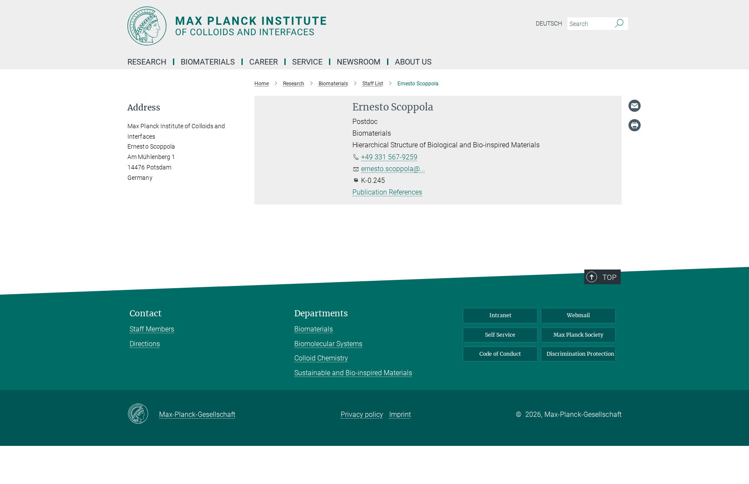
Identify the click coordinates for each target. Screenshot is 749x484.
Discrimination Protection (580, 354)
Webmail (578, 315)
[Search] (619, 24)
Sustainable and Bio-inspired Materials (353, 373)
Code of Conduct (500, 354)
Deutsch (549, 23)
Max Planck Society (578, 334)
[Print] (634, 125)
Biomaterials (313, 329)
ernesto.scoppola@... (393, 169)
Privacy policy (362, 414)
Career (263, 61)
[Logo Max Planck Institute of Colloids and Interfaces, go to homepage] (290, 25)
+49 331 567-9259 (389, 157)
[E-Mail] (634, 105)
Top (609, 277)
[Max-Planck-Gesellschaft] (143, 414)
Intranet (500, 315)
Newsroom (359, 61)
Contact (146, 313)
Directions (145, 344)
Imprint (400, 414)
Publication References (387, 192)
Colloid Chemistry (321, 358)
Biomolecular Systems (328, 344)
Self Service (500, 334)
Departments (321, 313)
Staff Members (152, 329)
